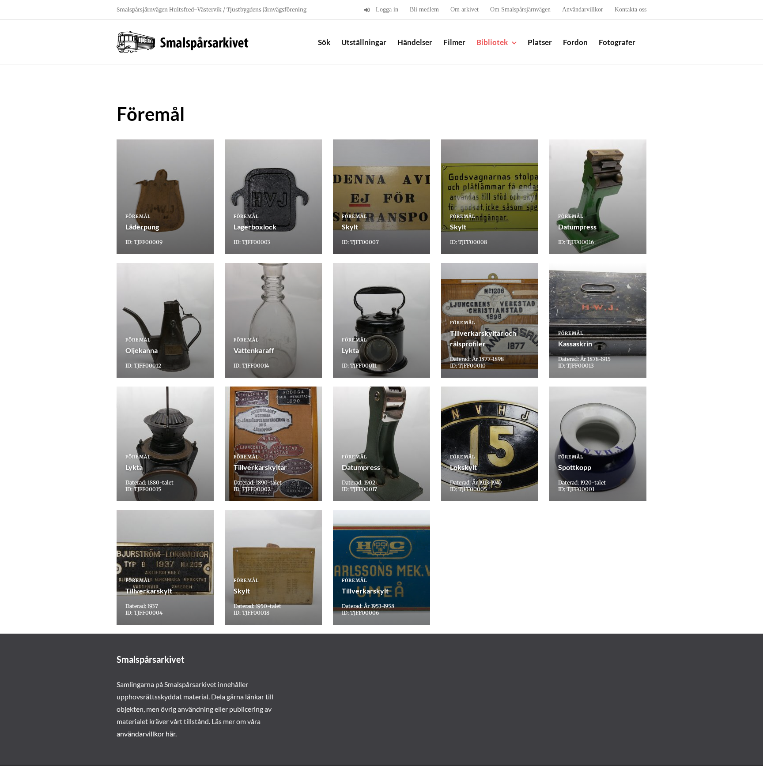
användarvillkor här (146, 733)
